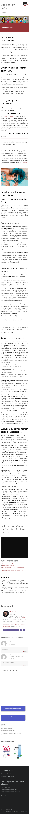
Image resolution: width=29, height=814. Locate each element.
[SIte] (21, 630)
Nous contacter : (4, 776)
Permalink (13, 644)
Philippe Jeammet (9, 116)
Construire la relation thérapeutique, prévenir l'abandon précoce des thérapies (14, 624)
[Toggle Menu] (25, 4)
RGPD (2, 797)
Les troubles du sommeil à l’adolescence (13, 567)
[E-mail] (24, 630)
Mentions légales (4, 795)
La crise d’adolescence (8, 565)
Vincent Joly (12, 612)
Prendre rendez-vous (5, 787)
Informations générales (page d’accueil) (12, 570)
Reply (25, 651)
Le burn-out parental (7, 569)
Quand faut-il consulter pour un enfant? (9, 789)
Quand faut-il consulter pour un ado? (11, 564)
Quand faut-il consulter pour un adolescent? (10, 791)
